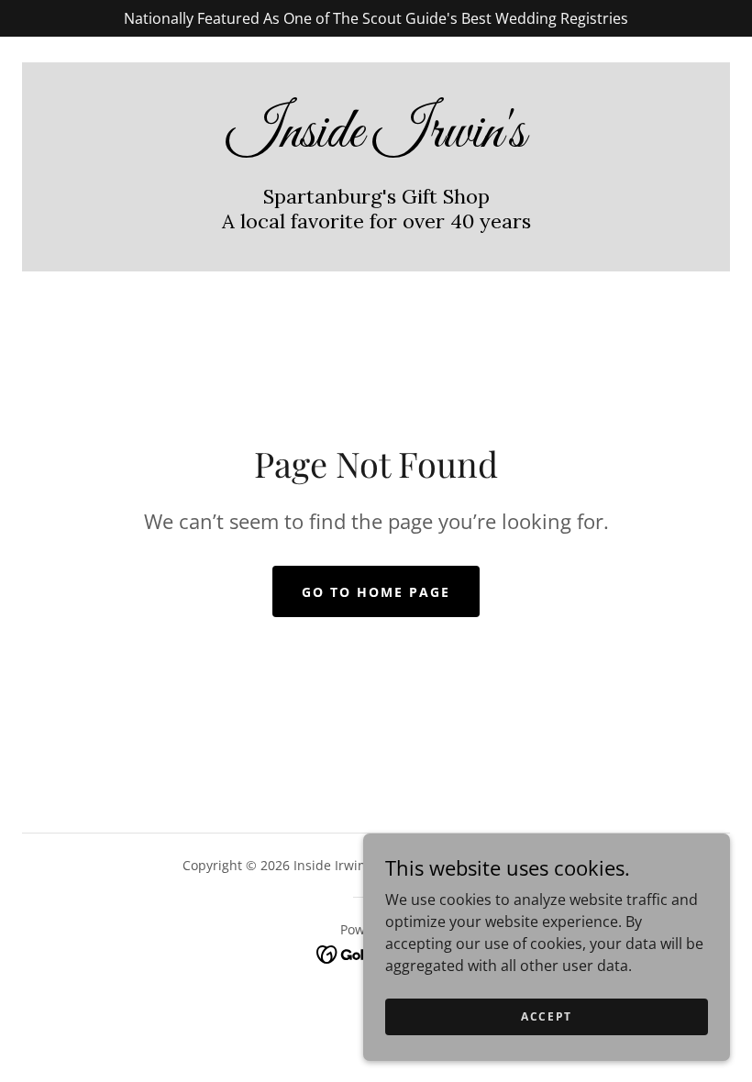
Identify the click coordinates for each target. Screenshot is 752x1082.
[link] (376, 141)
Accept (546, 1016)
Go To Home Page (376, 592)
